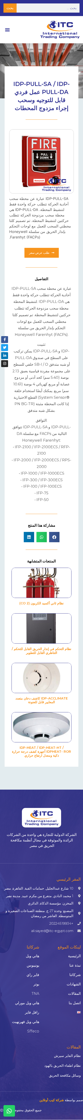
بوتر (36, 984)
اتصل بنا (75, 1003)
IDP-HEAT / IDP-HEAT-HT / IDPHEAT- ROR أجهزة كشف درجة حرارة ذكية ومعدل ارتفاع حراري (41, 752)
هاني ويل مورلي (27, 1003)
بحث (9, 8)
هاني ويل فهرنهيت (25, 1022)
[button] (7, 29)
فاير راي (33, 975)
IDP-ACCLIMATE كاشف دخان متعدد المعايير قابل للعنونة (41, 700)
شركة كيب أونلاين (51, 1100)
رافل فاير (32, 1012)
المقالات (74, 993)
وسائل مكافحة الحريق (65, 1075)
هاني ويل (32, 956)
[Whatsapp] (9, 1111)
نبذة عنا (75, 965)
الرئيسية (74, 956)
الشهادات (74, 984)
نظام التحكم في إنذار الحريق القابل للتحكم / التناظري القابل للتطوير (41, 651)
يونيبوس (33, 965)
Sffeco (33, 1031)
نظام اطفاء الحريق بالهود (62, 1065)
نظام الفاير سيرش (67, 1056)
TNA (35, 993)
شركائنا (75, 975)
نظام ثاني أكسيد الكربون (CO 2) (41, 603)
